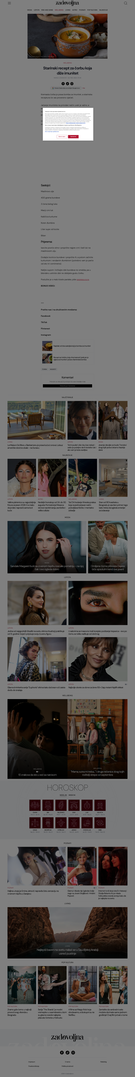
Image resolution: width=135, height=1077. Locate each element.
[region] (68, 124)
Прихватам (73, 136)
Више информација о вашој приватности (75, 123)
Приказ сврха (62, 136)
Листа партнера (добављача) (52, 131)
